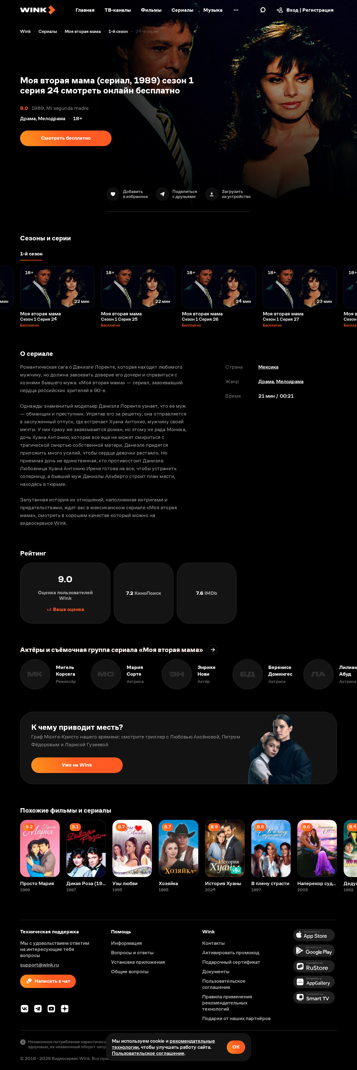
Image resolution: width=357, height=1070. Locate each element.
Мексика (268, 367)
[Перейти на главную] (37, 10)
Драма (266, 381)
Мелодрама (289, 381)
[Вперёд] (347, 287)
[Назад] (10, 287)
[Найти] (263, 10)
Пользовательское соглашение (148, 1053)
